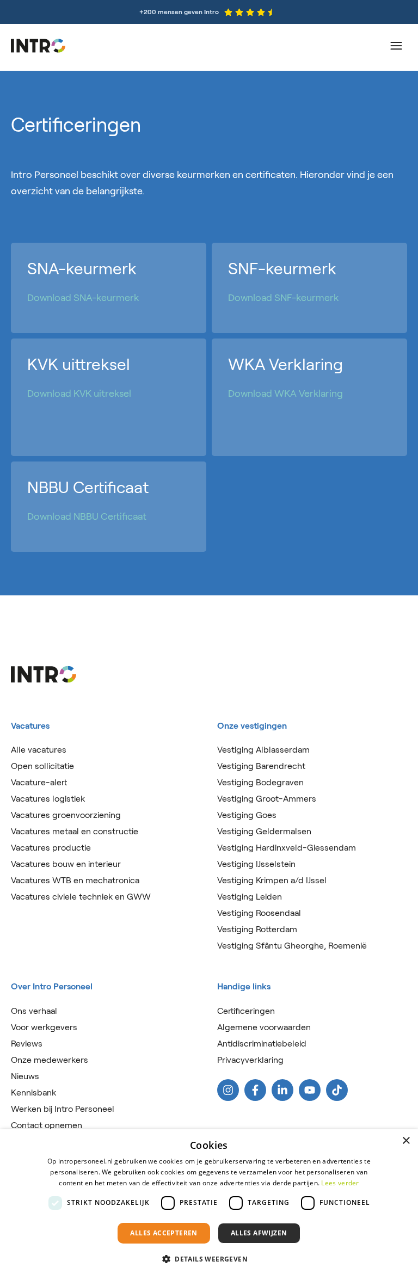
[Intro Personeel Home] (38, 45)
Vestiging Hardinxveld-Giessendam (286, 847)
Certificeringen (246, 1011)
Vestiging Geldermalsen (264, 831)
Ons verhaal (34, 1011)
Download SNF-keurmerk (283, 297)
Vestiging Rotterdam (257, 929)
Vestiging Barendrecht (261, 766)
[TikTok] (337, 1090)
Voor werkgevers (44, 1027)
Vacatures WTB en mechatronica (75, 880)
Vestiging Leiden (249, 896)
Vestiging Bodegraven (260, 782)
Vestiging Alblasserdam (263, 749)
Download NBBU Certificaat (86, 516)
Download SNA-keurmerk (83, 297)
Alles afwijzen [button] (259, 1233)
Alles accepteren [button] (163, 1233)
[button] (209, 1259)
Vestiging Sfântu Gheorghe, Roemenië (292, 945)
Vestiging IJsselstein (256, 864)
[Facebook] (255, 1090)
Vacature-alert (39, 782)
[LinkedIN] (282, 1090)
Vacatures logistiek (48, 798)
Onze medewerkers (49, 1059)
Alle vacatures (38, 749)
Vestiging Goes (246, 815)
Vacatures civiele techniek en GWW (81, 896)
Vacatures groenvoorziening (66, 815)
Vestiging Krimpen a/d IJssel (272, 880)
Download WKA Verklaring (285, 393)
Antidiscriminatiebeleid (261, 1043)
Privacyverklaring (250, 1059)
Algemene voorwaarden (264, 1027)
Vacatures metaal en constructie (74, 831)
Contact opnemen (46, 1125)
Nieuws (25, 1076)
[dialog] (209, 1204)
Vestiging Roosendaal (259, 913)
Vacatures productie (51, 847)
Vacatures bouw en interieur (66, 864)
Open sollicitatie (42, 766)
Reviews (26, 1043)
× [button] (406, 1141)
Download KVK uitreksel (79, 393)
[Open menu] (396, 46)
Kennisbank (33, 1092)
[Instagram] (228, 1090)
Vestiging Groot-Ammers (266, 798)
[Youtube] (310, 1090)
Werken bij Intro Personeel (62, 1108)
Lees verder (340, 1182)
